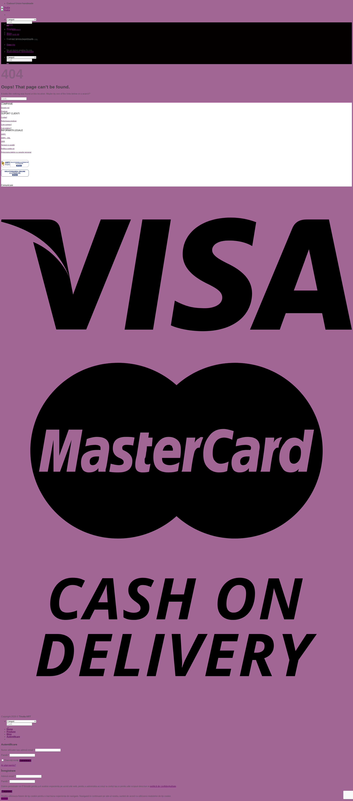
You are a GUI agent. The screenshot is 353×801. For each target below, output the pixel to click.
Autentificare (25, 760)
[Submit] (8, 63)
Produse (11, 29)
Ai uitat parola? (8, 765)
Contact (4, 117)
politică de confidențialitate (163, 786)
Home (10, 24)
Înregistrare (6, 791)
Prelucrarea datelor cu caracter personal (16, 152)
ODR (3, 141)
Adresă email (8, 776)
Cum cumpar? (6, 125)
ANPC (3, 134)
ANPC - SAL (5, 138)
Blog (9, 33)
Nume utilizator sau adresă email (18, 750)
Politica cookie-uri (7, 149)
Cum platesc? (6, 128)
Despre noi (5, 108)
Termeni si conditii (8, 145)
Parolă (5, 755)
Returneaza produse (9, 121)
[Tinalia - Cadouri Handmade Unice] (5, 8)
